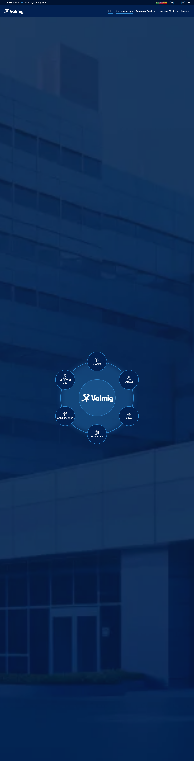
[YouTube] (188, 2)
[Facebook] (177, 2)
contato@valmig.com (35, 2)
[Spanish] (165, 2)
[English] (161, 2)
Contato (185, 11)
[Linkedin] (172, 2)
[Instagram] (183, 2)
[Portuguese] (157, 2)
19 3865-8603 (12, 2)
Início (110, 11)
